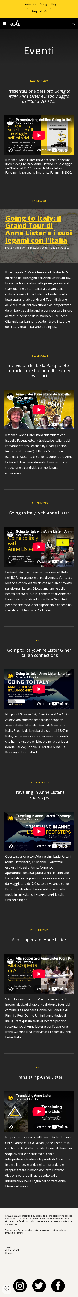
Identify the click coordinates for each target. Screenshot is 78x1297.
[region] (39, 9)
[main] (39, 50)
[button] (4, 23)
